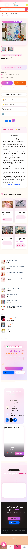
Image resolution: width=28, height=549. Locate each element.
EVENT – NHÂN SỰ (16, 541)
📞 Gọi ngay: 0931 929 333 (14, 368)
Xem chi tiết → (7, 219)
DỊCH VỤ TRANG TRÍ (13, 13)
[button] (2, 5)
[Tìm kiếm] (7, 5)
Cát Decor (12, 530)
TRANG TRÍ (4, 541)
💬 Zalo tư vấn (8, 372)
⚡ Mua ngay (20, 82)
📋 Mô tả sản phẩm (8, 129)
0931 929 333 (13, 408)
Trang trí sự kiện (21, 13)
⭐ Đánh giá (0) (20, 129)
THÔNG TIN (23, 541)
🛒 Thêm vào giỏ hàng (7, 83)
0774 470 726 (14, 410)
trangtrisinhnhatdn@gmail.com (18, 415)
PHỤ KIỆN (10, 541)
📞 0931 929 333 (14, 518)
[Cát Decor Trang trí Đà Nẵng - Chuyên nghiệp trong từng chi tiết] (15, 4)
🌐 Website (20, 372)
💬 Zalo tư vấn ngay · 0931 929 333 (14, 94)
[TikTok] (11, 420)
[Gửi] (26, 9)
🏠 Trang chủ (4, 13)
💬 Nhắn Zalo (14, 522)
